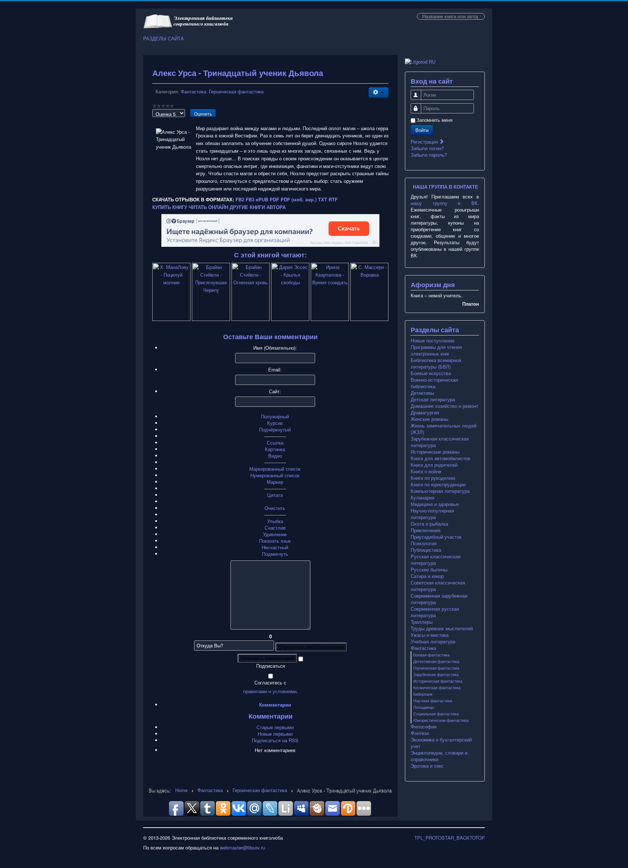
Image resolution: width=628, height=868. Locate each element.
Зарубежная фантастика (436, 674)
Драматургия (425, 412)
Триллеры (421, 622)
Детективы (422, 393)
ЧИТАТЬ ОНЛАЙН (208, 207)
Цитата (275, 494)
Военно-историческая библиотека (434, 383)
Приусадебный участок (436, 537)
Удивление (275, 534)
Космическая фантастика (436, 687)
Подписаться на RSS (275, 740)
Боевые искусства (431, 373)
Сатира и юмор (427, 576)
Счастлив (275, 527)
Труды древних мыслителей (442, 628)
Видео (275, 455)
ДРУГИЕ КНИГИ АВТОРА (258, 207)
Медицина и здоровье (435, 504)
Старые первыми (275, 727)
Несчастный (275, 547)
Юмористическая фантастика (440, 720)
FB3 (250, 199)
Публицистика (426, 550)
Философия (423, 726)
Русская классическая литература (435, 559)
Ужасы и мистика (429, 635)
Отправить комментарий (267, 658)
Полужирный (275, 416)
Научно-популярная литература (432, 514)
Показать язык (275, 540)
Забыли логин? (427, 148)
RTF (333, 199)
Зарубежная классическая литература (440, 442)
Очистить (275, 508)
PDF (274, 199)
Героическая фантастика (436, 668)
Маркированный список (275, 468)
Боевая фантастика (431, 655)
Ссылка (275, 442)
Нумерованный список (274, 475)
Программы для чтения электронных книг (436, 350)
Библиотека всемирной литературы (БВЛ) (436, 363)
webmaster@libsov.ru (242, 847)
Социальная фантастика (436, 713)
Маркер (275, 481)
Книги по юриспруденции (438, 484)
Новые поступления (432, 340)
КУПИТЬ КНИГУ (169, 207)
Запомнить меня (434, 120)
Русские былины (429, 569)
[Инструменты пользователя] (379, 92)
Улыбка (275, 521)
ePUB (262, 199)
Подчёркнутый (275, 429)
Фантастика (423, 648)
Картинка (275, 449)
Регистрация (425, 141)
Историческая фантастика (437, 681)
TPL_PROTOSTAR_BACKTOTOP (449, 837)
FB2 (240, 199)
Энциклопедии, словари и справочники (439, 756)
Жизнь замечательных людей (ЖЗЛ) (443, 428)
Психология (423, 543)
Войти (421, 129)
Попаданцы (423, 707)
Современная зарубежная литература (439, 599)
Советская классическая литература (438, 585)
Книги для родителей (434, 465)
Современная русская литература (435, 612)
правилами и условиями (270, 691)
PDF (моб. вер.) (299, 199)
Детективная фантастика (436, 661)
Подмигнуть (275, 553)
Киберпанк (422, 694)
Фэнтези (420, 733)
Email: (275, 369)
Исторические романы (435, 452)
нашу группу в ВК (444, 203)
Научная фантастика (432, 700)
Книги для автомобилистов (440, 458)
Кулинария (422, 497)
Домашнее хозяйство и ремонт (444, 406)
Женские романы (429, 419)
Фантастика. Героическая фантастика (222, 91)
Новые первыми (275, 733)
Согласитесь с (270, 682)
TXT (322, 199)
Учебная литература (433, 641)
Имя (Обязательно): (275, 348)
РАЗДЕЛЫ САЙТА (163, 38)
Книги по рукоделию (433, 478)
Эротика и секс (427, 766)
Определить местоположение (311, 646)
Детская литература (433, 399)
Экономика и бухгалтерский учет (441, 743)
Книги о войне (426, 471)
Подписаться (270, 666)
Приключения (425, 530)
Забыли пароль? (429, 154)
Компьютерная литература (440, 491)
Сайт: (275, 391)
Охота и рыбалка (429, 524)
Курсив (275, 422)
